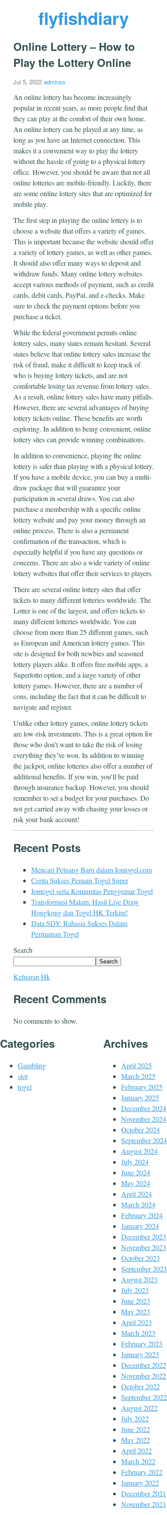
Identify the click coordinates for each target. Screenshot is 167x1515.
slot (23, 1076)
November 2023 (143, 1247)
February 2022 (142, 1472)
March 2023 (138, 1333)
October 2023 (140, 1258)
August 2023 (139, 1279)
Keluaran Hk (31, 976)
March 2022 (138, 1461)
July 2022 (135, 1418)
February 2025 (142, 1086)
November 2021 (143, 1504)
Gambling (32, 1065)
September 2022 (144, 1397)
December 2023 (143, 1236)
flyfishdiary (83, 18)
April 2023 (136, 1322)
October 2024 (140, 1129)
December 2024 (143, 1108)
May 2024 (135, 1183)
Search (23, 950)
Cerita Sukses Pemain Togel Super (79, 880)
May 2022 (135, 1440)
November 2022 (143, 1375)
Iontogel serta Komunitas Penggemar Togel (92, 891)
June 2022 (135, 1429)
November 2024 (143, 1119)
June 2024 (135, 1172)
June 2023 (135, 1300)
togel (25, 1086)
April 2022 (136, 1450)
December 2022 (143, 1365)
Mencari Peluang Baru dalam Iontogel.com (91, 869)
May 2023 (135, 1311)
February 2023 (142, 1343)
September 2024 (144, 1140)
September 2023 (144, 1268)
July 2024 (135, 1161)
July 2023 (135, 1290)
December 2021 (143, 1493)
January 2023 (140, 1354)
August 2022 (139, 1407)
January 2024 (140, 1226)
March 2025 (138, 1076)
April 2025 (136, 1065)
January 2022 (140, 1482)
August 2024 (139, 1151)
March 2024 (138, 1204)
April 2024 (136, 1193)
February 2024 (142, 1215)
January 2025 (140, 1097)
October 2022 (140, 1386)
